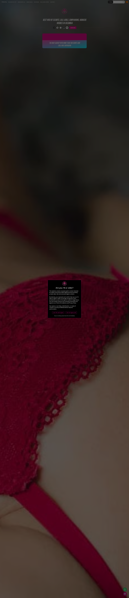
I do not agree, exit (71, 312)
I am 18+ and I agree (58, 312)
